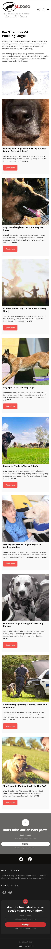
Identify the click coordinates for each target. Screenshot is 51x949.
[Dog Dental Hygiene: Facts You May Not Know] (25, 201)
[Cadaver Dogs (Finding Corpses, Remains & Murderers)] (25, 678)
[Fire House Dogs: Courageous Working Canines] (25, 597)
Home (20, 946)
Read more (10, 168)
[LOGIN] (38, 9)
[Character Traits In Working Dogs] (25, 440)
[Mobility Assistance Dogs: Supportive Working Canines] (25, 518)
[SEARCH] (43, 9)
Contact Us (29, 946)
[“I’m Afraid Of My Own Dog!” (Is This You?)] (25, 760)
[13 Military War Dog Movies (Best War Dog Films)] (25, 282)
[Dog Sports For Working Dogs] (25, 361)
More (26, 161)
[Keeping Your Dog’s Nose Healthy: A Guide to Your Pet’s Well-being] (25, 122)
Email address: (25, 835)
